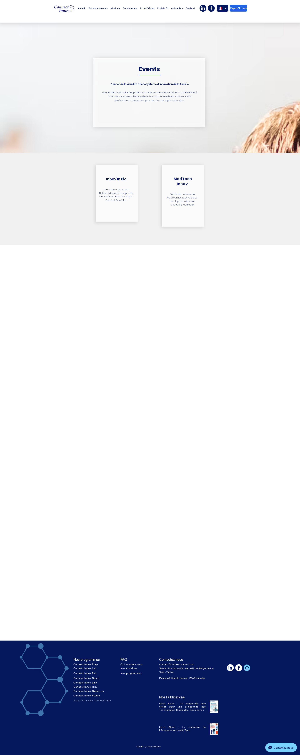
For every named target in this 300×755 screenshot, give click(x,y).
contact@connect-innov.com (176, 664)
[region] (117, 193)
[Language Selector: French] (222, 8)
